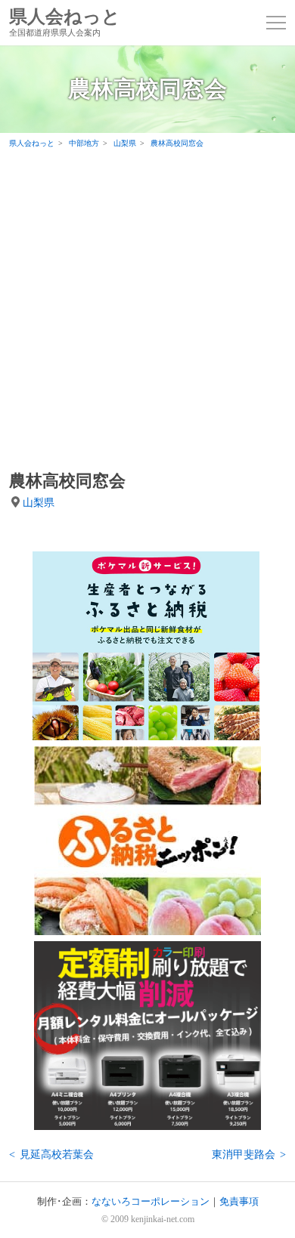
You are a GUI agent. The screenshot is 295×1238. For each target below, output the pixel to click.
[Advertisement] (147, 309)
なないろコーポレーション (151, 1201)
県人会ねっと (64, 22)
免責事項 (239, 1201)
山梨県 (38, 502)
